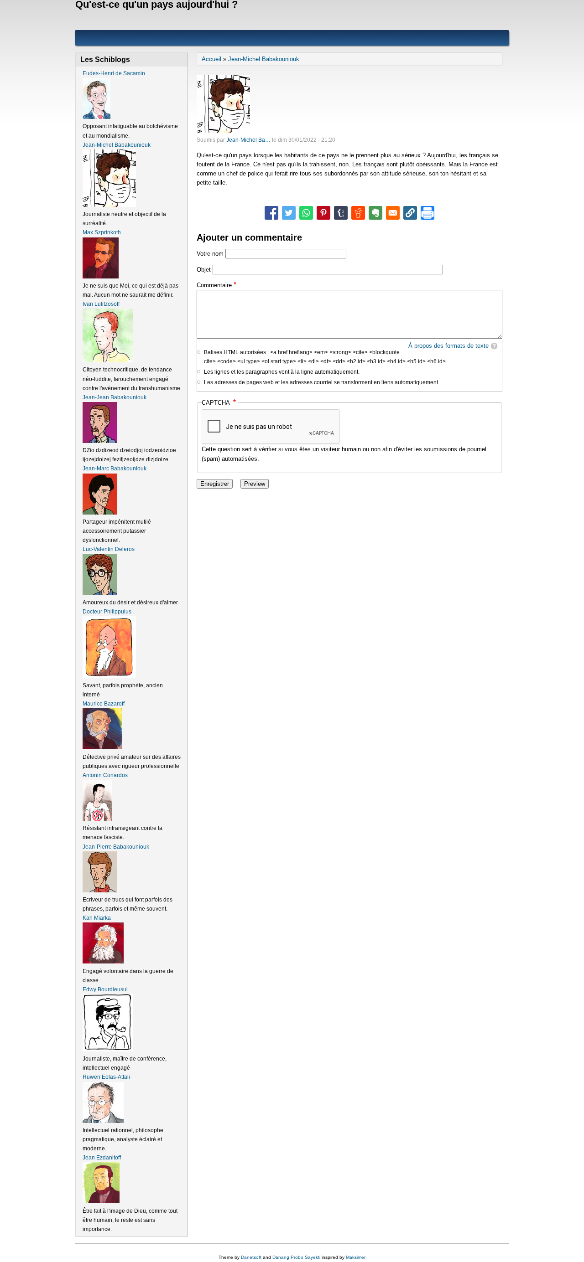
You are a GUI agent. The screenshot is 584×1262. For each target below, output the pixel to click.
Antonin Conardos (105, 775)
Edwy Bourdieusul (105, 989)
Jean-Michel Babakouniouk (263, 59)
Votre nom (210, 253)
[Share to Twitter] (289, 213)
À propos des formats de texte (448, 345)
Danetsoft (251, 1257)
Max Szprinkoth (102, 232)
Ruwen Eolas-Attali (106, 1077)
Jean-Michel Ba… (248, 140)
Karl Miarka (97, 918)
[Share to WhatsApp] (306, 213)
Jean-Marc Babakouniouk (114, 468)
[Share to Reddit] (358, 213)
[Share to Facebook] (271, 213)
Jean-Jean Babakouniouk (114, 397)
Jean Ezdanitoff (102, 1157)
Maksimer (355, 1257)
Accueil (211, 59)
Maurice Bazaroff (104, 704)
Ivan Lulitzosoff (101, 304)
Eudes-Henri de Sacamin (114, 73)
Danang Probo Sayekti (296, 1257)
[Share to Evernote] (375, 213)
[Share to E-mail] (393, 213)
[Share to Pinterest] (323, 213)
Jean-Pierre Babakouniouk (116, 847)
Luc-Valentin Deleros (109, 549)
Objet (204, 269)
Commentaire (214, 285)
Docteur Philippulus (107, 611)
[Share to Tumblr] (341, 213)
